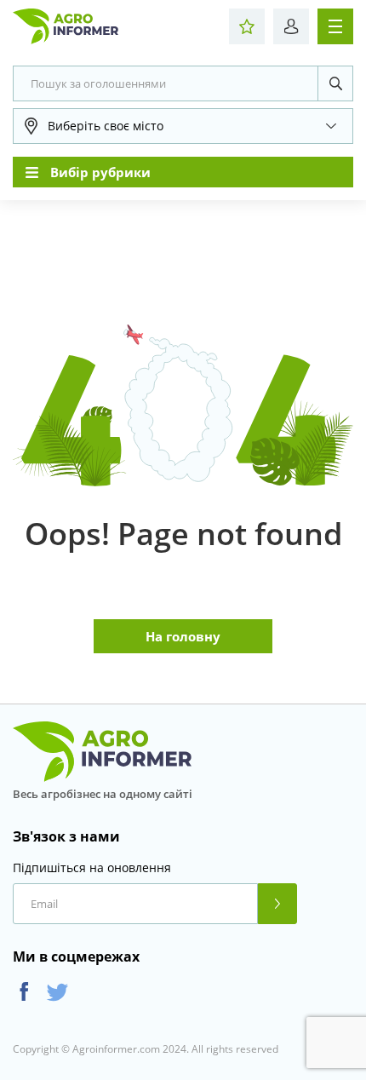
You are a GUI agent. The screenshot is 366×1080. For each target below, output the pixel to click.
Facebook (24, 992)
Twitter (57, 992)
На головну (183, 636)
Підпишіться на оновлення (92, 868)
